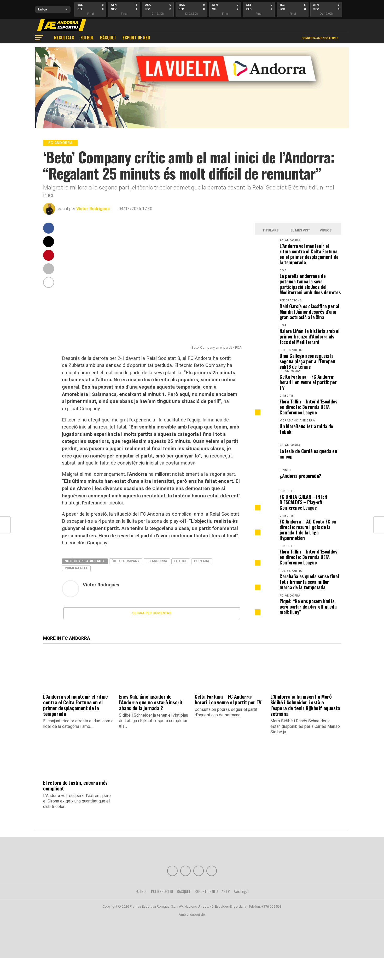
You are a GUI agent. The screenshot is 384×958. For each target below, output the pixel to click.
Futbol (180, 561)
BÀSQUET (108, 37)
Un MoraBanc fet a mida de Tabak (306, 429)
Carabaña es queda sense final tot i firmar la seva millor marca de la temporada (309, 582)
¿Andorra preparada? (300, 475)
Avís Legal (241, 891)
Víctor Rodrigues (93, 208)
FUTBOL (87, 37)
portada (201, 561)
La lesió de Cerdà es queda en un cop (308, 453)
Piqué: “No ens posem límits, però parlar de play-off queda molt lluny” (308, 606)
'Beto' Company (125, 561)
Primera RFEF (76, 568)
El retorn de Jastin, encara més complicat (75, 785)
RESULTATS (64, 37)
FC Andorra (157, 561)
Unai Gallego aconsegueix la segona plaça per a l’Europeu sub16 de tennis (307, 361)
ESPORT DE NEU (136, 37)
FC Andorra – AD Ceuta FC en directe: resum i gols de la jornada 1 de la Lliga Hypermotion (308, 529)
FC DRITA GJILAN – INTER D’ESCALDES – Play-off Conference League (303, 502)
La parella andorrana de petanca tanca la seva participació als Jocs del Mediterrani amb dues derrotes (310, 284)
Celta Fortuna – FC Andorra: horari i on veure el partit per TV (308, 382)
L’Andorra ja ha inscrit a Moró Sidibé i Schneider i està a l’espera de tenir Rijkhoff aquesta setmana (305, 705)
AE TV (226, 891)
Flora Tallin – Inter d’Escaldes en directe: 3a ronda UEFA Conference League (308, 407)
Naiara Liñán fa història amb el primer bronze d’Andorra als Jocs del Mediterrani (310, 336)
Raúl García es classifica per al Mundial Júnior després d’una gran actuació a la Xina (309, 311)
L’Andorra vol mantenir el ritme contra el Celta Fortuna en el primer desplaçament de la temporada (309, 254)
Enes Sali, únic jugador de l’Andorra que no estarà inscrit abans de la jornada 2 (151, 702)
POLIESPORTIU (162, 891)
